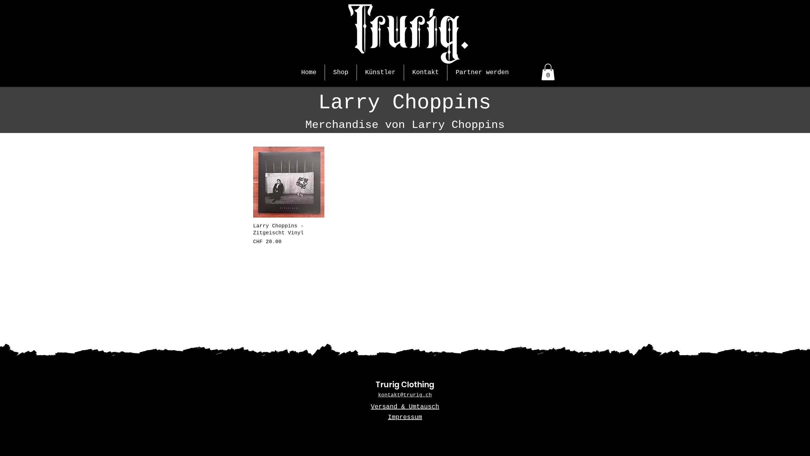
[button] (548, 72)
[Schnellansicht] (288, 182)
